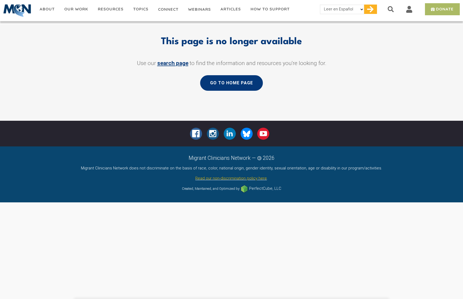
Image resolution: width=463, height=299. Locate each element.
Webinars (199, 9)
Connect (168, 9)
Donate (445, 9)
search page (172, 63)
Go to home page (231, 82)
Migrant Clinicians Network (17, 10)
